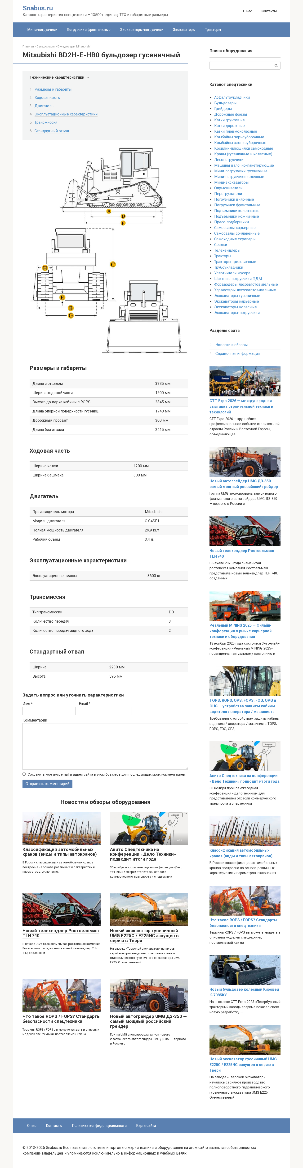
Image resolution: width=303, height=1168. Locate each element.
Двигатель (44, 106)
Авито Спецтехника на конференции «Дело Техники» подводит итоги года (143, 854)
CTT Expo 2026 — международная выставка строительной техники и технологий (241, 406)
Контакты (269, 11)
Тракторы (213, 29)
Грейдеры (223, 108)
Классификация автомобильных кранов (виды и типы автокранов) (59, 852)
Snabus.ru (38, 8)
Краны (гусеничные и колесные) (243, 154)
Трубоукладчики (228, 267)
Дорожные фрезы (230, 114)
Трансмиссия (46, 122)
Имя (27, 703)
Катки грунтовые (229, 120)
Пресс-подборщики (231, 222)
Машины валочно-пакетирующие (244, 165)
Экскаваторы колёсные (235, 307)
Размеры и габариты (53, 89)
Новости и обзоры (231, 345)
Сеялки (220, 244)
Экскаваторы (184, 29)
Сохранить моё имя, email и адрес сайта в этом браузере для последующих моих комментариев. (107, 775)
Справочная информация (237, 353)
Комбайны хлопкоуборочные (240, 142)
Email (84, 703)
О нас (247, 11)
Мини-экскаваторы (231, 182)
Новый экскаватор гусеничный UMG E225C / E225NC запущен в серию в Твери (144, 935)
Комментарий (34, 720)
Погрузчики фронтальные (89, 29)
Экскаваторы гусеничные (237, 295)
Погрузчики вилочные (234, 199)
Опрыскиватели (228, 188)
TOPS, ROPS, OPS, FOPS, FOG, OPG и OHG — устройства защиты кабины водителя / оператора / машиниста (242, 706)
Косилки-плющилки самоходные (243, 148)
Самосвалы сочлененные (237, 233)
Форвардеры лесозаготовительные (246, 284)
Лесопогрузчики (228, 159)
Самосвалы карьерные (235, 227)
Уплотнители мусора (232, 273)
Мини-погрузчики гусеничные (240, 171)
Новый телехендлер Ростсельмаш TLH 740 (60, 933)
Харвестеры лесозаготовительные (245, 290)
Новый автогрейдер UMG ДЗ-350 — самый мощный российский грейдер (148, 1021)
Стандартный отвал (52, 131)
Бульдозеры (225, 103)
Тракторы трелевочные (235, 261)
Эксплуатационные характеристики (66, 114)
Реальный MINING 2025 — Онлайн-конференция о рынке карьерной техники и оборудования (240, 631)
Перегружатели (228, 193)
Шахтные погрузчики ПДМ (238, 278)
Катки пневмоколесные (235, 131)
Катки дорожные (229, 125)
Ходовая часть (47, 97)
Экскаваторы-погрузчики (141, 29)
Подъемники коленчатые (236, 210)
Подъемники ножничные (236, 216)
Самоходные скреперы (235, 239)
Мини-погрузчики (42, 29)
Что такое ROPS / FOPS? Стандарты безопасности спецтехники (61, 1019)
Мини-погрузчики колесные (239, 176)
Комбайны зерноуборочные (239, 137)
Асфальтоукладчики (232, 97)
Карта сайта (146, 1125)
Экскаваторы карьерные (236, 301)
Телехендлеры (227, 250)
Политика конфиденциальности (99, 1125)
